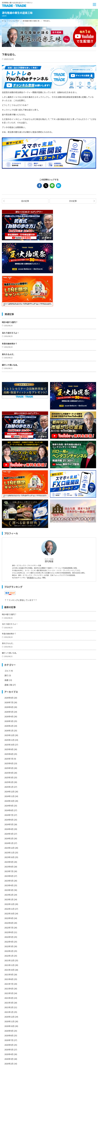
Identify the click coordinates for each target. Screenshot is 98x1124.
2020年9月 (8, 1030)
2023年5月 (8, 880)
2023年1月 (8, 899)
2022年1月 (8, 955)
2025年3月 (8, 777)
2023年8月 (8, 866)
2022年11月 (9, 908)
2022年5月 (8, 937)
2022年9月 (8, 918)
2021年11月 (9, 965)
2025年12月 (9, 735)
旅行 (6, 675)
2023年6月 (8, 876)
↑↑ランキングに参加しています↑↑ (20, 600)
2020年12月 (9, 1016)
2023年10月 (9, 857)
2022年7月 (8, 927)
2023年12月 (9, 847)
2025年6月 (8, 763)
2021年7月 (8, 984)
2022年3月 (8, 946)
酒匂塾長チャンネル (34, 578)
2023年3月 (8, 890)
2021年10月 (9, 969)
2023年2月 (8, 894)
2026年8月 (8, 697)
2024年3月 (8, 833)
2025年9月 (8, 749)
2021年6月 (8, 988)
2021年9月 (8, 974)
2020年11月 (9, 1021)
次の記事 (73, 201)
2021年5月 (8, 993)
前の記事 (25, 201)
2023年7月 (8, 871)
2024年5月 (8, 824)
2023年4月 (8, 885)
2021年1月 (8, 1012)
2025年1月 (8, 786)
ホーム (4, 21)
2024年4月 (8, 829)
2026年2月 (8, 725)
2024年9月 (8, 805)
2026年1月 (8, 730)
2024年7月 (8, 815)
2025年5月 (8, 768)
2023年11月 (9, 852)
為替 (6, 680)
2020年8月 (8, 1035)
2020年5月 (8, 1049)
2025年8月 (8, 754)
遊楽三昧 (8, 684)
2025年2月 (8, 782)
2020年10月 (9, 1026)
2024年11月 (9, 796)
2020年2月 (8, 1063)
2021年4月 (8, 998)
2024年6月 (8, 819)
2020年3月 (8, 1059)
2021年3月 (8, 1002)
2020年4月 (8, 1054)
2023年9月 (8, 862)
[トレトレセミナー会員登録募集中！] (25, 390)
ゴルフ (7, 670)
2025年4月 (8, 772)
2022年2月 (8, 951)
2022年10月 (9, 913)
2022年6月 (8, 932)
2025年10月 (9, 744)
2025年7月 (8, 758)
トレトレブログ (14, 21)
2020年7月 (8, 1040)
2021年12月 (9, 960)
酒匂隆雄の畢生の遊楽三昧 (31, 21)
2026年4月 (8, 716)
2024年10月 (9, 801)
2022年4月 (8, 941)
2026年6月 (8, 707)
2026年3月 (8, 721)
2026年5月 (8, 711)
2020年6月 (8, 1044)
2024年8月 (8, 810)
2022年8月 (8, 923)
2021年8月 (8, 979)
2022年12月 (9, 904)
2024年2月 (8, 838)
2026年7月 (8, 702)
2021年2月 (8, 1007)
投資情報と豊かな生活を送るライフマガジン (17, 3)
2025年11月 (9, 740)
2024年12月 (9, 791)
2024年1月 (8, 843)
